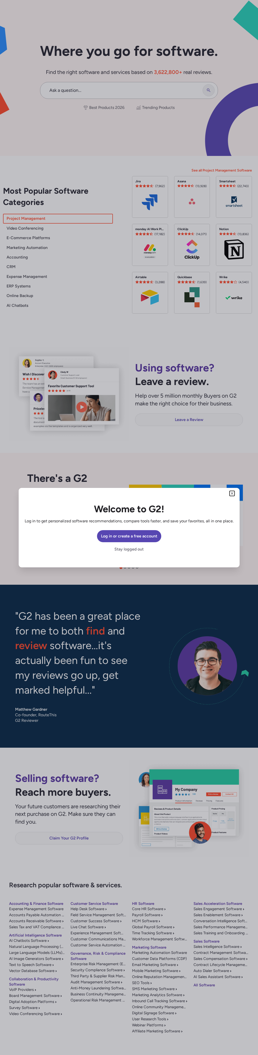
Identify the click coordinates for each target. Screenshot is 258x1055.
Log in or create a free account (129, 536)
